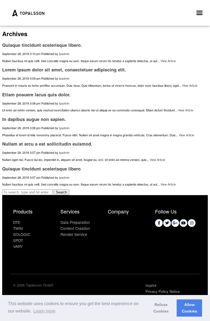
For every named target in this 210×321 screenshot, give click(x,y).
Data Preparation (75, 222)
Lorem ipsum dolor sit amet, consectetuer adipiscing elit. (64, 69)
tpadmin (64, 53)
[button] (199, 13)
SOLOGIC (21, 234)
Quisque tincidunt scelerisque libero (41, 168)
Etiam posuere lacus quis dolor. (36, 94)
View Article (168, 61)
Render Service (73, 234)
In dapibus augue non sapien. (34, 119)
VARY (18, 246)
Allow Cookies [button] (189, 307)
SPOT (18, 240)
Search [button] (61, 192)
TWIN (18, 228)
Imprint (150, 285)
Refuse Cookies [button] (161, 307)
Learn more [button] (44, 311)
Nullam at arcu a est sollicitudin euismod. (47, 143)
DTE (16, 222)
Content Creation (75, 228)
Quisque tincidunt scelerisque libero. (42, 45)
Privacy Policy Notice (162, 291)
